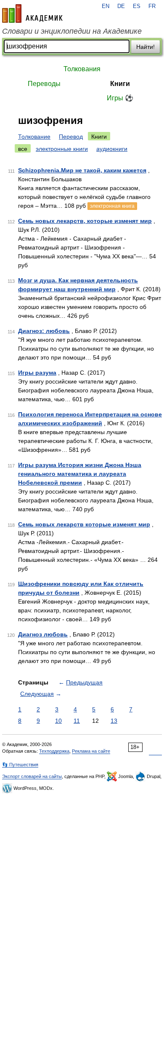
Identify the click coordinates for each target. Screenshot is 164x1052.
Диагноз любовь (43, 634)
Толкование (34, 136)
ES (136, 6)
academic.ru (32, 13)
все (22, 148)
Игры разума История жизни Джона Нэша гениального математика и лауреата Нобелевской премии (79, 474)
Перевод (71, 136)
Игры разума (37, 372)
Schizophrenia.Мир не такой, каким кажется (82, 170)
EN (105, 6)
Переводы (44, 83)
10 (58, 720)
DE (121, 6)
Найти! (145, 46)
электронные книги (62, 148)
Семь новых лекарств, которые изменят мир (85, 220)
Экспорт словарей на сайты (32, 776)
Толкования (82, 68)
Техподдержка (54, 751)
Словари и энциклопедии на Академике (72, 31)
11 (77, 720)
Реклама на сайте (91, 751)
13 (114, 720)
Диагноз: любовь (44, 330)
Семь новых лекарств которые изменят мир (84, 524)
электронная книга (112, 206)
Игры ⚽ (120, 98)
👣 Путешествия (20, 764)
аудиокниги (111, 148)
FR (152, 6)
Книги (120, 83)
